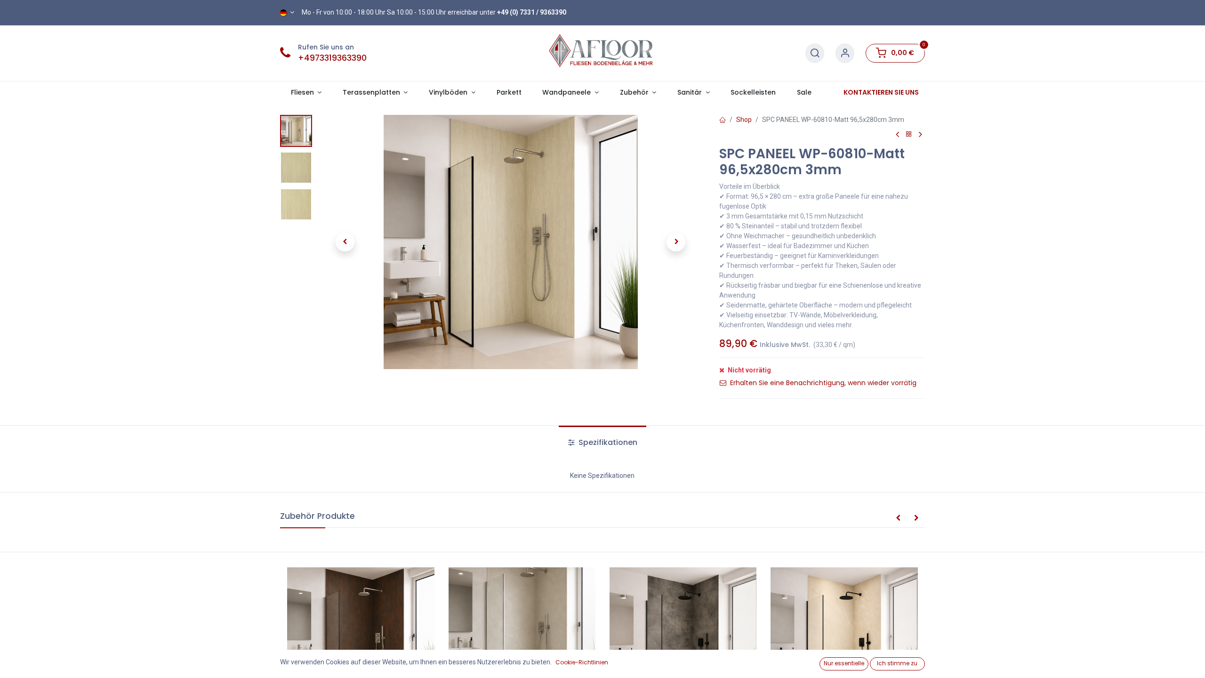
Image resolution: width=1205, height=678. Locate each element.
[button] (345, 242)
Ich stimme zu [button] (897, 663)
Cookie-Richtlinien (581, 662)
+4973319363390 (332, 58)
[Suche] (814, 53)
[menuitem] (509, 92)
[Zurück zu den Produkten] (909, 134)
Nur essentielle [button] (844, 663)
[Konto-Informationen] (844, 53)
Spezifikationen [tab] (607, 442)
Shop (744, 119)
